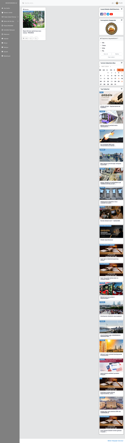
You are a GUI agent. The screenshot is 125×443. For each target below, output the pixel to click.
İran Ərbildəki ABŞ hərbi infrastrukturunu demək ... (108, 145)
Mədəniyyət (6, 56)
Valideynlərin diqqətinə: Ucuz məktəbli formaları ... (108, 202)
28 (104, 84)
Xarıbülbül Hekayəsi (9, 30)
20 (101, 81)
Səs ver (106, 54)
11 (118, 75)
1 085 (26, 38)
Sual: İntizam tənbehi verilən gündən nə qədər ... (111, 431)
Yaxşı (104, 45)
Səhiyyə (5, 47)
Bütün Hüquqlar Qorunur (115, 441)
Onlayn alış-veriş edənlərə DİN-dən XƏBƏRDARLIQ (110, 412)
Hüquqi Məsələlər (8, 25)
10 (115, 75)
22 (108, 81)
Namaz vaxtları (8, 12)
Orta (103, 48)
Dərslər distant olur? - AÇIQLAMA (110, 220)
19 (122, 78)
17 (115, 78)
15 (108, 78)
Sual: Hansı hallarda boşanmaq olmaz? (109, 259)
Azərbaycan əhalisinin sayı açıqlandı (111, 316)
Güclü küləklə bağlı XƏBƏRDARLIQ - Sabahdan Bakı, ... (110, 335)
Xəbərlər (5, 38)
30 (112, 84)
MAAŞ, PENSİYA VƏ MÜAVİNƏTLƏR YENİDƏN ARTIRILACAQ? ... (110, 183)
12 (122, 75)
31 (115, 84)
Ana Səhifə (6, 8)
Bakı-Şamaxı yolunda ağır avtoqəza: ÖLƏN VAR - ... (110, 164)
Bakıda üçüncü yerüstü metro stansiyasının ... (109, 126)
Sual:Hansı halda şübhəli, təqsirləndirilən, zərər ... (107, 393)
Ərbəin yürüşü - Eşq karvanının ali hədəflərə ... (110, 107)
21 (104, 81)
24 (115, 81)
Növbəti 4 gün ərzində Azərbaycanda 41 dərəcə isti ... (111, 355)
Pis (103, 51)
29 (108, 84)
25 (118, 81)
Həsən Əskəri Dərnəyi (10, 17)
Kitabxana (6, 34)
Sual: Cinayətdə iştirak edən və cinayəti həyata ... (109, 278)
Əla (103, 43)
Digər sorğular (111, 57)
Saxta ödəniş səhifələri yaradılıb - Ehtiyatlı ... (110, 374)
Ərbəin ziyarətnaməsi (106, 240)
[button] (119, 3)
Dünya (5, 43)
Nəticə (117, 54)
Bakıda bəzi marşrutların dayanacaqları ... (107, 297)
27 (101, 84)
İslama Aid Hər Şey (8, 21)
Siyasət (5, 51)
